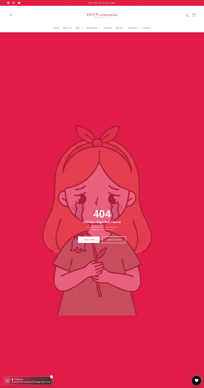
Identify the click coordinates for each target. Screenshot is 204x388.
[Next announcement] (138, 3)
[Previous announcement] (65, 3)
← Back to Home (88, 240)
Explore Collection (114, 240)
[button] (10, 15)
